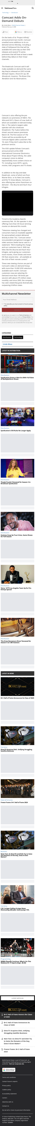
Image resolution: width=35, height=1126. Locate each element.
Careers (4, 1098)
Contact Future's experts (9, 1081)
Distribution (14, 12)
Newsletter (29, 32)
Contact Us (5, 1106)
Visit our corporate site (16, 1064)
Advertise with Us (7, 1102)
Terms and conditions (9, 1077)
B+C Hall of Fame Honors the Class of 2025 (18, 1016)
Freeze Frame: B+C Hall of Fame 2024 (17, 1050)
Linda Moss (7, 25)
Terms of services (24, 315)
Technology (5, 12)
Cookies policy (6, 1089)
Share (6, 32)
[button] (2, 8)
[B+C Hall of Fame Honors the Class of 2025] (17, 1010)
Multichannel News (18, 25)
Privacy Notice (26, 317)
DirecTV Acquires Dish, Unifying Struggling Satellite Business (17, 1032)
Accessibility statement (9, 1094)
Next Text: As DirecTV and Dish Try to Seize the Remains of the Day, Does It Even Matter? (18, 1041)
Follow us (19, 32)
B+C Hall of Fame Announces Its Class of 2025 (17, 1024)
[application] (17, 201)
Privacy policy (6, 1085)
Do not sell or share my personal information (16, 1110)
